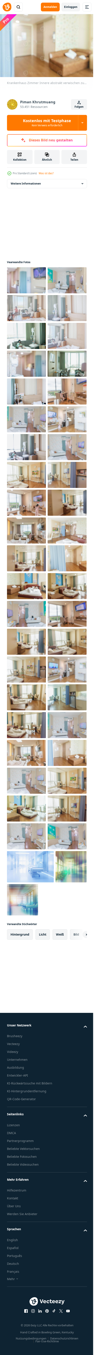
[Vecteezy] (7, 7)
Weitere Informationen (26, 181)
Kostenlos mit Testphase (47, 122)
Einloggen (70, 7)
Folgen (79, 107)
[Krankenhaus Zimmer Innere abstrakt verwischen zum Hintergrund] (26, 278)
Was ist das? (46, 173)
